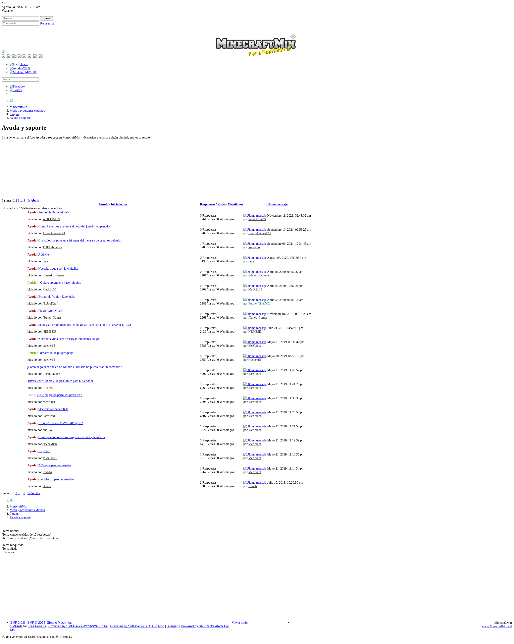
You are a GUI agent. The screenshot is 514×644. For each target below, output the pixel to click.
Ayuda (26, 68)
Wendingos (235, 204)
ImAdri (47, 472)
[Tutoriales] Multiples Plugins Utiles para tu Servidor (60, 381)
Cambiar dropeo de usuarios (56, 479)
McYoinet (254, 345)
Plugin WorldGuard (50, 310)
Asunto (103, 204)
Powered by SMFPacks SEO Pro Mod (137, 626)
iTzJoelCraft (50, 303)
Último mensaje (277, 204)
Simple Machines (59, 622)
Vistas (221, 204)
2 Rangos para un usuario (54, 465)
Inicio (24, 64)
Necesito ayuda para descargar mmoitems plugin (69, 338)
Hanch (47, 486)
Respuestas (207, 204)
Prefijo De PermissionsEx (54, 212)
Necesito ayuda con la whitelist (58, 268)
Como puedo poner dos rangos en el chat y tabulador (71, 437)
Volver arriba (240, 622)
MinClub (30, 72)
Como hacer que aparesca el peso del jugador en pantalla (74, 226)
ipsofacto (254, 247)
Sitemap (172, 626)
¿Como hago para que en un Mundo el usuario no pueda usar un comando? (74, 367)
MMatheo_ (50, 458)
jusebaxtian (50, 444)
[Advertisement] (257, 171)
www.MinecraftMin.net (497, 626)
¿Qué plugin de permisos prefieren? (59, 395)
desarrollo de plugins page (56, 353)
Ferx (45, 261)
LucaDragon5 (51, 373)
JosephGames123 (54, 233)
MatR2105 (49, 289)
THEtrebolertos (52, 247)
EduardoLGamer (53, 275)
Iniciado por (119, 204)
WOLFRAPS (51, 219)
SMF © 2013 (36, 622)
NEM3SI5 (49, 331)
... (21, 200)
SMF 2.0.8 (17, 622)
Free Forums (37, 626)
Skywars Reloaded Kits (53, 409)
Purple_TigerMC (259, 303)
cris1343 (48, 430)
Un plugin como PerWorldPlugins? (60, 423)
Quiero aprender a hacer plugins (60, 282)
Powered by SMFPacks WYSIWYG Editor (78, 626)
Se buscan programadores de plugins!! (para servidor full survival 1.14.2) (84, 324)
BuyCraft (44, 451)
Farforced (49, 416)
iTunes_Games (52, 317)
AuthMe (43, 254)
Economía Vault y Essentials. (56, 296)
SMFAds (16, 626)
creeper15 (49, 345)
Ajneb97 (47, 387)
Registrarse (47, 23)
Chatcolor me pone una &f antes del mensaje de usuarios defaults (79, 240)
